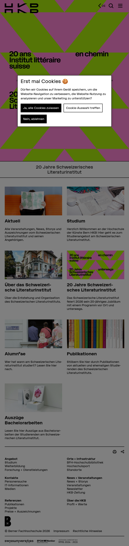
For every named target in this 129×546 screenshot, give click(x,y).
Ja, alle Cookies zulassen (41, 108)
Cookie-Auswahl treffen (83, 108)
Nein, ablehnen (33, 119)
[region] (64, 101)
